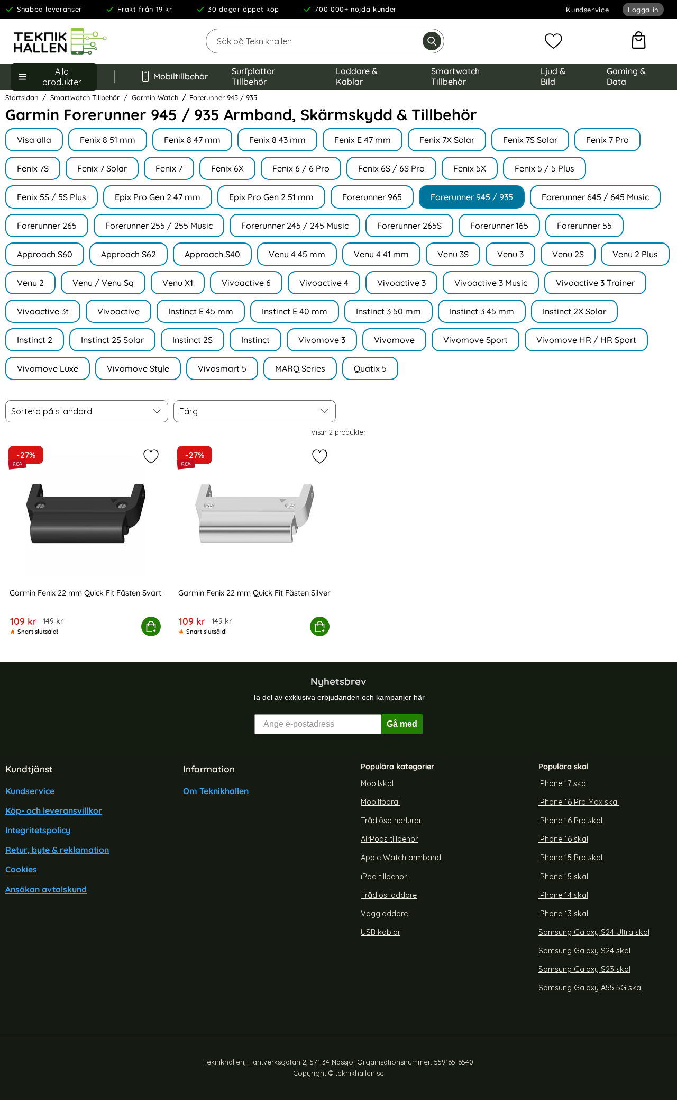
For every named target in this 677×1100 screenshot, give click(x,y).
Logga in (643, 9)
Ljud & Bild (553, 76)
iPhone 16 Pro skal (570, 820)
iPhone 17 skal (563, 783)
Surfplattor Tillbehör (253, 76)
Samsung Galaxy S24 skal (584, 950)
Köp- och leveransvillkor (53, 810)
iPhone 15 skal (563, 876)
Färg (188, 411)
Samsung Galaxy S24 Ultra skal (593, 932)
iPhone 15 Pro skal (570, 857)
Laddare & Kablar (357, 76)
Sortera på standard (51, 411)
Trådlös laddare (389, 895)
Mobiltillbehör (179, 76)
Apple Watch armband (401, 857)
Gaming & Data (626, 76)
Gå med (402, 723)
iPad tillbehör (384, 876)
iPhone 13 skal (563, 913)
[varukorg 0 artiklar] (638, 41)
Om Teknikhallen (216, 791)
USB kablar (380, 932)
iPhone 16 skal (563, 839)
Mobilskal (377, 783)
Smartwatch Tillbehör (455, 76)
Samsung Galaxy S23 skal (584, 969)
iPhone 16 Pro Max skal (578, 802)
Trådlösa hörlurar (391, 820)
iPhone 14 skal (563, 895)
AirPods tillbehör (389, 839)
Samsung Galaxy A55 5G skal (590, 988)
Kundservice (587, 9)
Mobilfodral (380, 802)
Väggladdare (384, 913)
